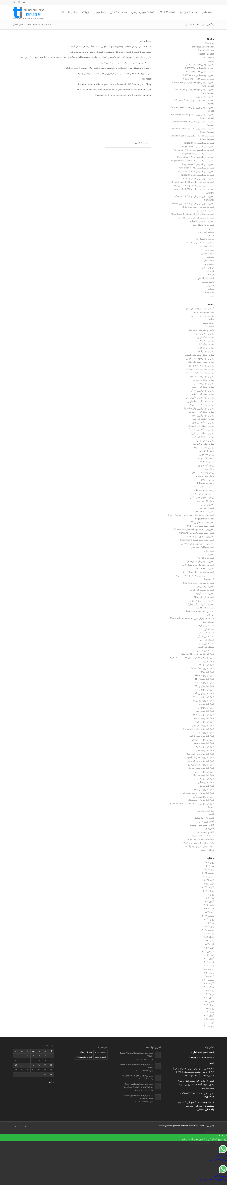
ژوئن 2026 (209, 862)
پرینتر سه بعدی (207, 480)
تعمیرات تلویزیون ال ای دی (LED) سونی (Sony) (193, 204)
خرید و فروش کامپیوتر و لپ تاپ (199, 243)
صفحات (210, 257)
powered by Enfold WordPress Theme (188, 1125)
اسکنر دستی (208, 323)
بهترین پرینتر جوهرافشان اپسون (199, 355)
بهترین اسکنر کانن (206, 344)
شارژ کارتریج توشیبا (205, 708)
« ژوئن (51, 1082)
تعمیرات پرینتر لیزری (205, 97)
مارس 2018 (209, 1019)
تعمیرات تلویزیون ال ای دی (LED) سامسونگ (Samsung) (194, 198)
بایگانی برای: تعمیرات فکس (199, 24)
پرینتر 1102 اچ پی (206, 455)
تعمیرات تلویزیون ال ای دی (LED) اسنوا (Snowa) (192, 182)
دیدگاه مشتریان (207, 246)
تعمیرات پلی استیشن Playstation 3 (198, 154)
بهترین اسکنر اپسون (205, 334)
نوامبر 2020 (209, 973)
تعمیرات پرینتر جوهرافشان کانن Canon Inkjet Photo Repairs (193, 91)
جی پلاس (210, 615)
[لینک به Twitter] (23, 2)
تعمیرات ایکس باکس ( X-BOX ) (200, 65)
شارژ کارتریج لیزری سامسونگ (201, 800)
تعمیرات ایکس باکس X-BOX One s (198, 75)
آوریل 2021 (209, 959)
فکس (211, 814)
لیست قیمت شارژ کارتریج (203, 836)
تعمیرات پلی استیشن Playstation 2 (198, 147)
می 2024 (210, 898)
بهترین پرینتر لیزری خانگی (202, 390)
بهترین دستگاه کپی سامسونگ (201, 430)
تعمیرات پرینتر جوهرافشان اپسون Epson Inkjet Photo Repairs (193, 84)
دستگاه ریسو (208, 622)
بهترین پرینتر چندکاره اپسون (201, 366)
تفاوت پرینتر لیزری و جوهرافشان (199, 611)
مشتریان (210, 285)
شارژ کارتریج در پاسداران (203, 715)
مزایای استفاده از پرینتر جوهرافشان (198, 843)
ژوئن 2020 (209, 991)
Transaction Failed (205, 54)
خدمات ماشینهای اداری (204, 239)
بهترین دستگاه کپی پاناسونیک (201, 426)
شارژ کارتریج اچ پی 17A (204, 690)
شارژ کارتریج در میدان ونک (202, 772)
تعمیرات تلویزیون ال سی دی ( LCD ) (198, 207)
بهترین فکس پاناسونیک (203, 444)
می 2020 (210, 994)
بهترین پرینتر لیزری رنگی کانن (201, 412)
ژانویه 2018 (209, 1026)
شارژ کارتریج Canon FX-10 (202, 668)
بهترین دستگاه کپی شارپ (202, 433)
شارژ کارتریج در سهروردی (203, 740)
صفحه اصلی (209, 260)
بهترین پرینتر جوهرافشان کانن (200, 362)
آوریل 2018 (209, 1015)
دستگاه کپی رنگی (206, 640)
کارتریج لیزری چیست (205, 832)
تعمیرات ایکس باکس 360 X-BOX (199, 68)
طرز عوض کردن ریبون (204, 811)
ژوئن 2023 (209, 919)
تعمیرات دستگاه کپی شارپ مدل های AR (196, 218)
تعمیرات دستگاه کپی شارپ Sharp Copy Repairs (192, 214)
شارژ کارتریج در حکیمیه (203, 732)
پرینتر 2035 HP (207, 462)
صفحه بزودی (208, 264)
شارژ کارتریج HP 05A (204, 675)
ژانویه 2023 (209, 927)
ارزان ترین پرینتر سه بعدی (202, 316)
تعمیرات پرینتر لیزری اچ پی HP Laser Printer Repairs (194, 102)
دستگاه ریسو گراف (206, 626)
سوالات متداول (207, 253)
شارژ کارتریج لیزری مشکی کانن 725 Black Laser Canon (192, 805)
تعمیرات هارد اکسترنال (204, 608)
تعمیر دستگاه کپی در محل (202, 547)
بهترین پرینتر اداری (205, 351)
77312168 (209, 1097)
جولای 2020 (208, 987)
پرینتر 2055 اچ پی (206, 465)
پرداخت (211, 61)
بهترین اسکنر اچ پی (205, 337)
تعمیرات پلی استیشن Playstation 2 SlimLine (193, 150)
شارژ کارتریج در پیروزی (204, 718)
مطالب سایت (208, 293)
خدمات (211, 236)
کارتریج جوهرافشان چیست (202, 825)
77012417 (194, 1058)
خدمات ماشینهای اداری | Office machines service (191, 618)
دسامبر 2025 (208, 873)
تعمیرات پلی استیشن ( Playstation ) (197, 143)
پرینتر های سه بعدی (205, 501)
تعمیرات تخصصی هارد (204, 569)
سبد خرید (209, 250)
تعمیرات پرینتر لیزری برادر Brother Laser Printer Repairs (192, 109)
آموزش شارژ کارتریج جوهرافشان (200, 309)
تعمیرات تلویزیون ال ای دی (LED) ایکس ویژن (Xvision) (194, 191)
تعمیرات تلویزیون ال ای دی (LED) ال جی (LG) (193, 186)
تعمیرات (210, 554)
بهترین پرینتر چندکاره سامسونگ (199, 373)
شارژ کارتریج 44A (206, 665)
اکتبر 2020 (209, 976)
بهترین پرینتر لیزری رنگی (203, 394)
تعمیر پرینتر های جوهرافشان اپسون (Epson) (194, 529)
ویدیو (212, 296)
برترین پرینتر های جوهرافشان (201, 330)
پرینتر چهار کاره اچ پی (204, 476)
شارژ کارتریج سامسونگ (204, 779)
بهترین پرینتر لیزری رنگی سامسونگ (198, 408)
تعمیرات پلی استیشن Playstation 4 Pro (196, 168)
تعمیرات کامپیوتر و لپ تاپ (202, 221)
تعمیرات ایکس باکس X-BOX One (199, 72)
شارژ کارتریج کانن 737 (204, 789)
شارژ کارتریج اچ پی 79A (203, 693)
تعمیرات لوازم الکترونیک (203, 225)
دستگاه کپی (209, 629)
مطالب (211, 289)
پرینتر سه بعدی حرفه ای (203, 487)
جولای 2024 (208, 891)
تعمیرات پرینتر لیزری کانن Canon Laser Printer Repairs (193, 123)
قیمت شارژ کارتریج (206, 278)
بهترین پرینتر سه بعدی (204, 383)
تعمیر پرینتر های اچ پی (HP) (201, 522)
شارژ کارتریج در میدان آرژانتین (201, 764)
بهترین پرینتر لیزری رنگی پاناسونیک (198, 405)
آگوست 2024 (208, 887)
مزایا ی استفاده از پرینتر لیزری (201, 839)
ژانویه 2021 (209, 966)
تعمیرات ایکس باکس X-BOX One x (198, 79)
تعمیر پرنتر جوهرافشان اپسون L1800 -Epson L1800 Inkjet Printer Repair (191, 517)
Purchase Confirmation (203, 47)
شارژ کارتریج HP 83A (204, 682)
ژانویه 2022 (209, 948)
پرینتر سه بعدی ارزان (205, 483)
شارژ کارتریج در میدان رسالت (201, 768)
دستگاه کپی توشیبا (205, 633)
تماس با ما (209, 228)
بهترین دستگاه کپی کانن (203, 437)
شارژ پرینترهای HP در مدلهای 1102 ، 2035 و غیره (192, 658)
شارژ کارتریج (208, 661)
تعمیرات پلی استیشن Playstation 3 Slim (195, 157)
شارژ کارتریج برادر (206, 704)
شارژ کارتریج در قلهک (204, 747)
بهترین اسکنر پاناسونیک (203, 341)
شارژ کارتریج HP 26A (204, 679)
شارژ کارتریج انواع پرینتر (203, 700)
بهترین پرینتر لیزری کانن (203, 415)
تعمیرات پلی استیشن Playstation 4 (198, 164)
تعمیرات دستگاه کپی (84, 1052)
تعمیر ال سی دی (207, 508)
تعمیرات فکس (141, 143)
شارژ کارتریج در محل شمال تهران (199, 757)
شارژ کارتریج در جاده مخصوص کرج (198, 729)
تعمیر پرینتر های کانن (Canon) (200, 537)
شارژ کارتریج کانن (206, 786)
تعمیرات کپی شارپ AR (204, 597)
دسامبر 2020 (208, 969)
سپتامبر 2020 (208, 980)
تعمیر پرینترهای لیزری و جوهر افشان (197, 544)
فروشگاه (210, 271)
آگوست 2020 (208, 983)
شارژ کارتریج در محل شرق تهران (200, 754)
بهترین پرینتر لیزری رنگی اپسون (200, 398)
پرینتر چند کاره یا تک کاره (203, 472)
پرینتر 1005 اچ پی (206, 451)
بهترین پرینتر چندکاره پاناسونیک (199, 369)
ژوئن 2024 (209, 894)
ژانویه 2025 (209, 884)
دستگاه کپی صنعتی (205, 650)
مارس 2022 (208, 941)
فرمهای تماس (208, 268)
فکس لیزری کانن (206, 821)
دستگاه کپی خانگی (206, 636)
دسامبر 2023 (208, 916)
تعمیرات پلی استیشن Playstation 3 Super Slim (192, 161)
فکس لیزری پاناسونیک (204, 818)
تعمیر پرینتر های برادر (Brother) (200, 526)
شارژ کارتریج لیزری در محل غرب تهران (197, 793)
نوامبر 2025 (208, 877)
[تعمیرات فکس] (128, 119)
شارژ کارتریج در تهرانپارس (202, 725)
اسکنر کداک (209, 326)
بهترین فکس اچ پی (205, 440)
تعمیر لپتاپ (209, 551)
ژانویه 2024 (209, 912)
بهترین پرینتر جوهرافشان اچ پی (200, 358)
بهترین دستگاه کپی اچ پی (203, 422)
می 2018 (210, 1012)
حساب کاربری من (206, 232)
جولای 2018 (209, 1005)
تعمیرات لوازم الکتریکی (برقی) (201, 604)
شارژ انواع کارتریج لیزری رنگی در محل (197, 654)
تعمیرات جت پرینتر (205, 211)
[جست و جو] (63, 12)
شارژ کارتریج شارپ (206, 782)
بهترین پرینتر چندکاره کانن (202, 376)
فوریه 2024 (209, 909)
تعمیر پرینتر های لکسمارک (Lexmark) (197, 540)
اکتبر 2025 (209, 880)
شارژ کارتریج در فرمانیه (204, 743)
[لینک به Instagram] (18, 2)
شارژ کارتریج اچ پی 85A (203, 697)
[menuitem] (206, 12)
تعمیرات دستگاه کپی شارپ (202, 590)
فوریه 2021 (209, 962)
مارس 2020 (209, 1001)
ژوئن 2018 (209, 1009)
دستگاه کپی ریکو (206, 643)
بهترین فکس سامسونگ (203, 448)
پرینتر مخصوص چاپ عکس (202, 497)
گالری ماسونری (207, 282)
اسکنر (211, 319)
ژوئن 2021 (209, 955)
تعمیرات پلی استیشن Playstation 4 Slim (195, 171)
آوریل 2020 (209, 998)
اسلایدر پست (208, 57)
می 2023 (210, 923)
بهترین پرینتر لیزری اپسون (202, 387)
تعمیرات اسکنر (100, 1052)
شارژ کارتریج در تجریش (204, 722)
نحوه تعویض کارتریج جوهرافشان (199, 846)
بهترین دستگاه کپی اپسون (202, 419)
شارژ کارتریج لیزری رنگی (203, 797)
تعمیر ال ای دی (207, 505)
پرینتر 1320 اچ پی (206, 458)
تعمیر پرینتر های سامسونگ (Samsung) (196, 533)
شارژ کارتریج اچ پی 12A (204, 686)
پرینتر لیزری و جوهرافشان (202, 494)
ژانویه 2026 (209, 870)
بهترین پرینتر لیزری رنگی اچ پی (200, 401)
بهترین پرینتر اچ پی (205, 348)
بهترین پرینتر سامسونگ (203, 380)
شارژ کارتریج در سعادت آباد (202, 736)
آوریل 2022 (209, 937)
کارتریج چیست (207, 829)
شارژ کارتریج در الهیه (205, 711)
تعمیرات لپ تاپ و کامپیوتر (202, 601)
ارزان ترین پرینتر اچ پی (204, 312)
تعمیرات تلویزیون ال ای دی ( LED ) (198, 179)
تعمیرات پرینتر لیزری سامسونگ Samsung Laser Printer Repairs (192, 116)
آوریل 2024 (209, 902)
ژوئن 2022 (209, 934)
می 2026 (210, 866)
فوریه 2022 (209, 944)
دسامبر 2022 (208, 930)
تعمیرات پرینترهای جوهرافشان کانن (198, 565)
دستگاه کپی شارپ (206, 647)
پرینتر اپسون (208, 469)
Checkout (209, 43)
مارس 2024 (208, 905)
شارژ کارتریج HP (207, 672)
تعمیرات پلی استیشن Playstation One (197, 175)
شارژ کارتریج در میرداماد (203, 775)
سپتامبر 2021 (208, 951)
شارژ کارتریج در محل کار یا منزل (200, 761)
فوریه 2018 (209, 1023)
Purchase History (206, 50)
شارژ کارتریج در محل (205, 750)
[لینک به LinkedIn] (13, 2)
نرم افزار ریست (207, 850)
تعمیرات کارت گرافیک (204, 593)
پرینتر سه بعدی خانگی (204, 490)
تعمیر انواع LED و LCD (204, 512)
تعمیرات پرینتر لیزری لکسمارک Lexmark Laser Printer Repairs (193, 130)
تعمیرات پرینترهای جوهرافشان (200, 561)
